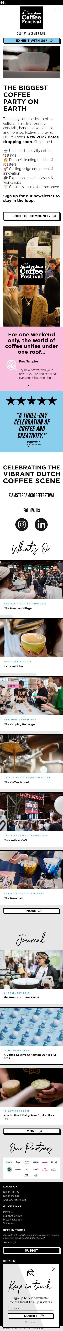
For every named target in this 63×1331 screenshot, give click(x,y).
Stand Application (13, 1216)
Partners (8, 1212)
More (31, 911)
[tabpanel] (31, 370)
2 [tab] (31, 385)
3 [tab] (34, 385)
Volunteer (8, 1223)
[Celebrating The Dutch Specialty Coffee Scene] (31, 474)
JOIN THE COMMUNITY (32, 216)
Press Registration (13, 1219)
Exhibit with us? (31, 40)
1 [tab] (29, 385)
